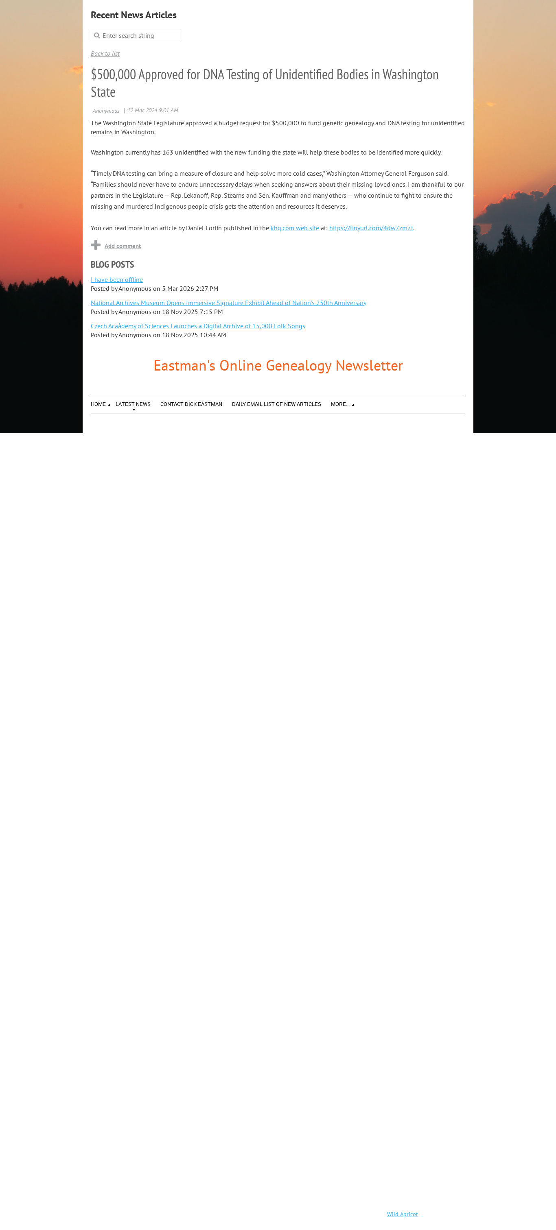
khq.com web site (295, 228)
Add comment (123, 246)
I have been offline (117, 279)
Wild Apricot (402, 1214)
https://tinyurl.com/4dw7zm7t (371, 228)
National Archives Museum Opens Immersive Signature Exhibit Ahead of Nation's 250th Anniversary (228, 303)
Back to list (105, 53)
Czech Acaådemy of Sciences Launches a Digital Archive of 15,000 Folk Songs (198, 326)
